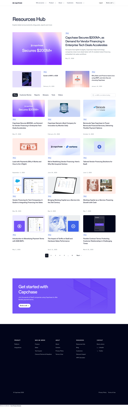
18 (72, 255)
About (57, 344)
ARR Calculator (80, 357)
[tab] (15, 95)
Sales (36, 347)
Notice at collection (5, 406)
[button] (41, 3)
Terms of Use (59, 354)
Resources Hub (80, 344)
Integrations (17, 347)
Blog (77, 347)
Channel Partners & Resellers (43, 354)
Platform (16, 344)
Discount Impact (81, 354)
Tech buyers (38, 351)
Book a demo (100, 344)
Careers (58, 347)
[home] (17, 3)
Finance (37, 344)
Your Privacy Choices (15, 406)
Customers (79, 351)
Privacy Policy (60, 351)
